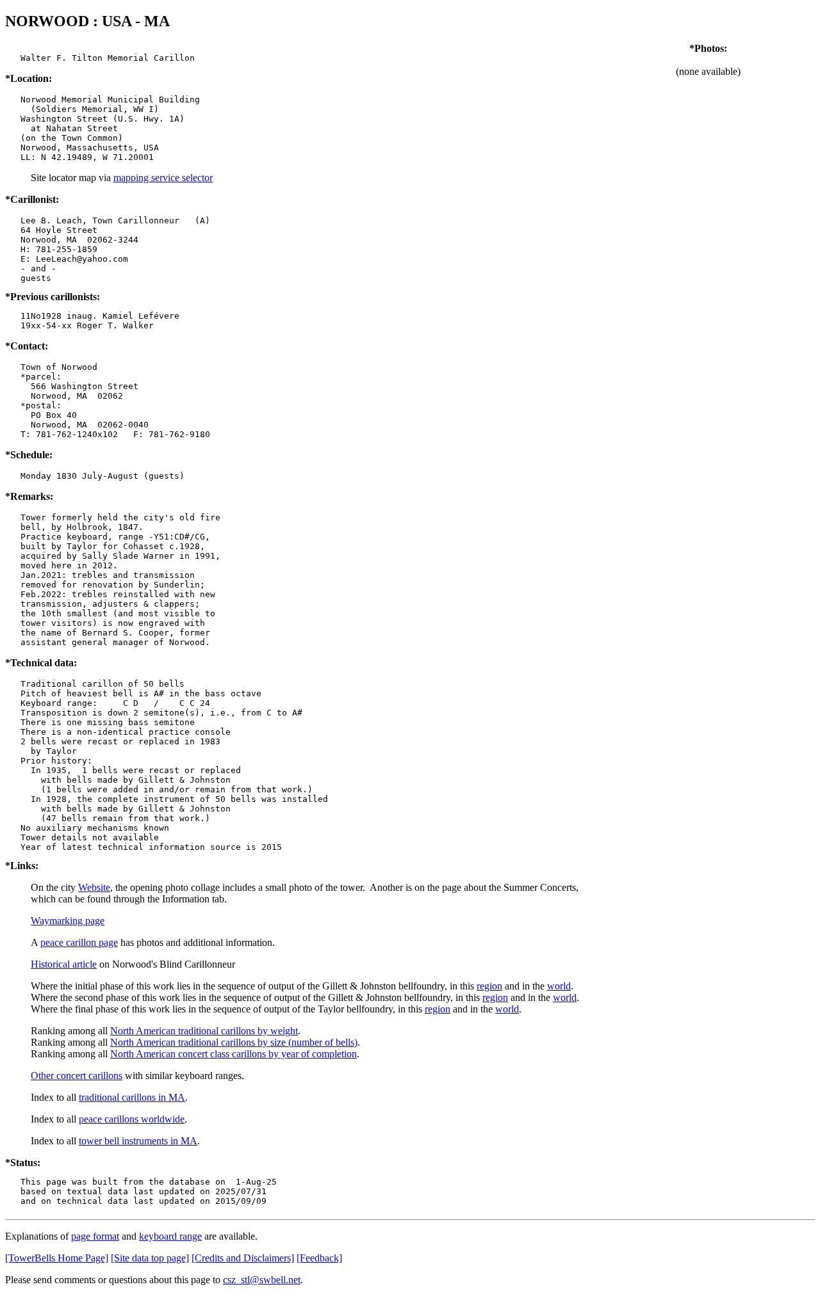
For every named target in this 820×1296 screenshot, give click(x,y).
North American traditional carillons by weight (204, 1030)
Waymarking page (67, 920)
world (559, 985)
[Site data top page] (150, 1257)
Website (94, 887)
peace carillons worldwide (131, 1119)
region (489, 985)
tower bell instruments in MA (138, 1140)
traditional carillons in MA (132, 1097)
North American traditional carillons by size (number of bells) (233, 1042)
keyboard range (170, 1236)
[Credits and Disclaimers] (243, 1257)
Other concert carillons (76, 1075)
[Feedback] (319, 1257)
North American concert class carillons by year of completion (233, 1053)
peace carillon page (79, 942)
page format (95, 1236)
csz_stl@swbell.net (261, 1279)
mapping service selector (163, 177)
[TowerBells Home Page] (56, 1257)
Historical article (64, 964)
